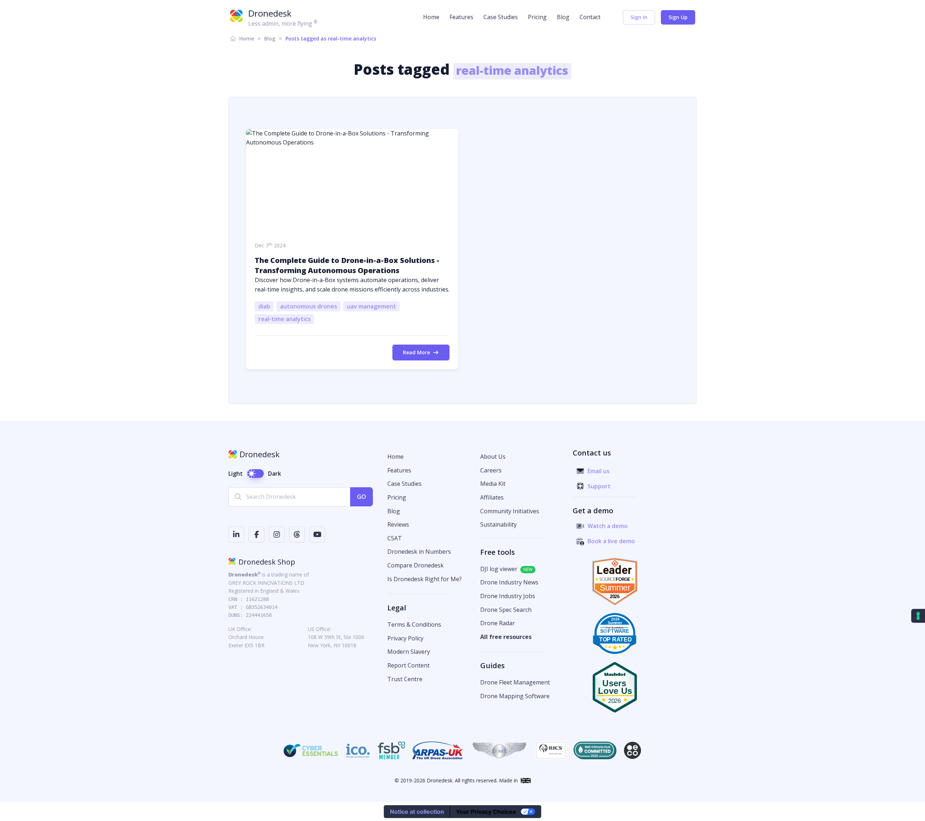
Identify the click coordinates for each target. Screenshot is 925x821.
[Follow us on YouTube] (317, 535)
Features (461, 17)
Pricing (537, 17)
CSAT (394, 538)
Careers (491, 470)
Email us (599, 471)
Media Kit (492, 484)
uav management (371, 306)
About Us (492, 457)
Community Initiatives (509, 511)
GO (361, 497)
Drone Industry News (509, 582)
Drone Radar (497, 623)
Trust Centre (404, 679)
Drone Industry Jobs (507, 596)
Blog (563, 17)
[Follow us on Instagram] (277, 535)
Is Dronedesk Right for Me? (424, 579)
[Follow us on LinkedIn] (236, 535)
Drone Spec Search (506, 610)
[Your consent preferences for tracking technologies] (918, 616)
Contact (590, 17)
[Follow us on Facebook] (256, 535)
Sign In (639, 17)
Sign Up (678, 17)
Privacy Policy (405, 638)
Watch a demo (608, 526)
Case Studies (500, 17)
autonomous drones (308, 306)
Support (599, 486)
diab (264, 306)
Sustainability (498, 524)
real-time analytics (284, 319)
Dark (274, 474)
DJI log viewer (498, 569)
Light (235, 474)
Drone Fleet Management (515, 682)
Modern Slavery (408, 652)
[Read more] (352, 181)
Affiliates (492, 497)
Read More (416, 352)
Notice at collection (417, 811)
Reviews (398, 524)
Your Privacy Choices (486, 811)
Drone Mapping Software (515, 696)
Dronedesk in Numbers (419, 552)
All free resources (506, 637)
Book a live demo (611, 541)
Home (431, 17)
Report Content (408, 665)
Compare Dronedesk (415, 565)
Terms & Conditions (414, 624)
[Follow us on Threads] (297, 535)
